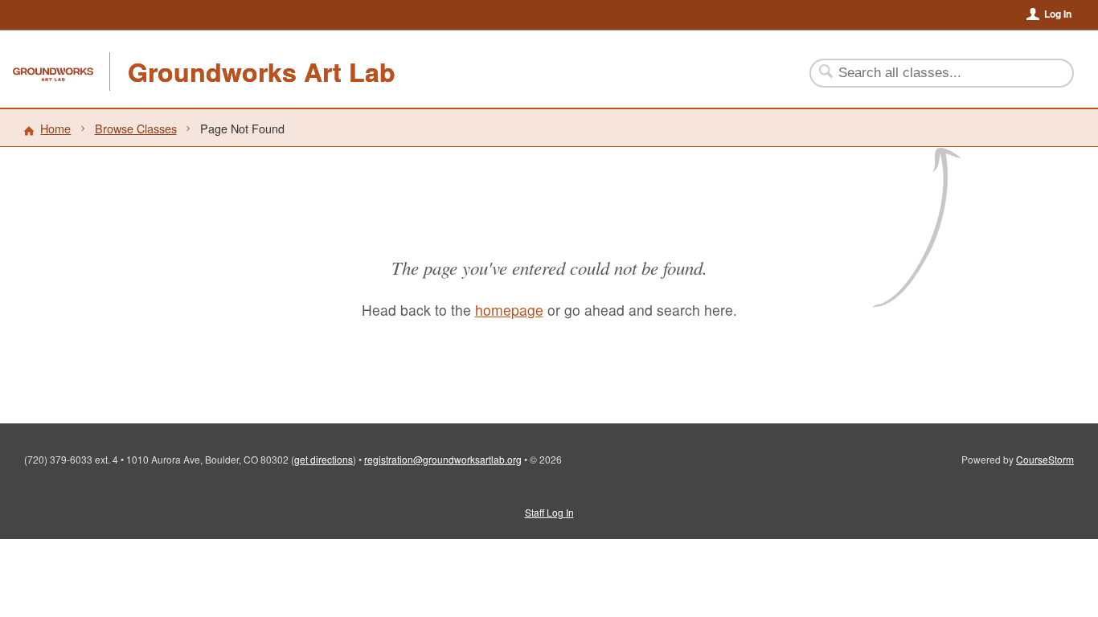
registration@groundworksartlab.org (443, 459)
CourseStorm (1045, 459)
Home (55, 128)
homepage (509, 310)
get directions (323, 459)
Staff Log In (549, 512)
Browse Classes (136, 128)
